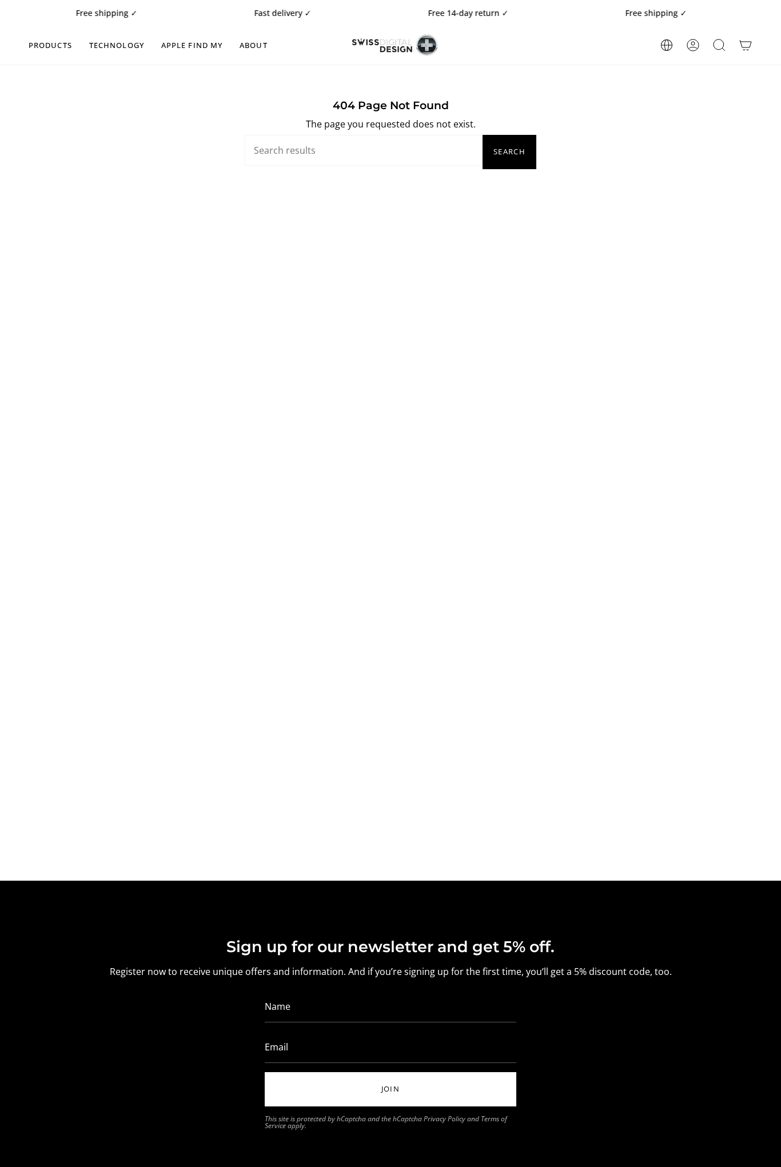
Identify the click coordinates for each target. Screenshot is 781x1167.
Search (509, 151)
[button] (50, 45)
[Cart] (745, 45)
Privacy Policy (444, 1119)
